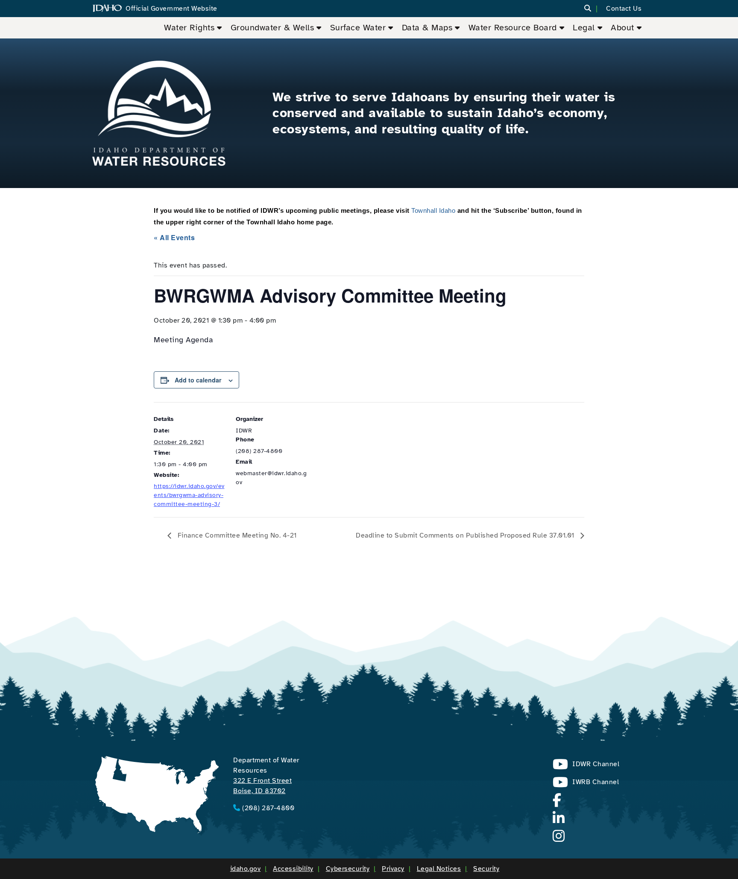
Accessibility (293, 868)
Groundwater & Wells (272, 27)
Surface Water (358, 27)
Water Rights (189, 27)
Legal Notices (439, 868)
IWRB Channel (585, 784)
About (622, 27)
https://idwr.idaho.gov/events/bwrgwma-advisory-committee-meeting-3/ (189, 495)
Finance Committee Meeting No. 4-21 (236, 535)
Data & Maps (427, 27)
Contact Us (623, 8)
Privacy (393, 868)
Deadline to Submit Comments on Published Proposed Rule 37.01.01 (466, 535)
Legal (584, 27)
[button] (593, 8)
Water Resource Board (513, 27)
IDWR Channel (586, 766)
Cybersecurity (348, 868)
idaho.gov (245, 868)
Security (486, 868)
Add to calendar (198, 380)
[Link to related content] (159, 113)
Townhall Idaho (433, 210)
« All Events (174, 237)
